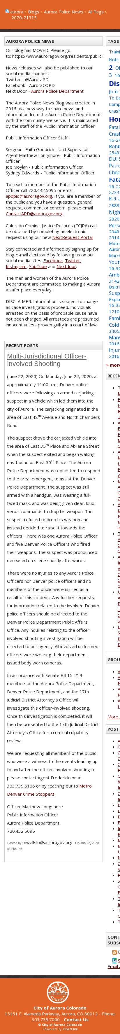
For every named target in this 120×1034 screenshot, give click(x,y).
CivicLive (70, 1029)
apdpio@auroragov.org (29, 196)
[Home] (60, 1002)
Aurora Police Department (57, 91)
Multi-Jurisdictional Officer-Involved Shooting (47, 360)
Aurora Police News (63, 12)
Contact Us (76, 1019)
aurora (16, 12)
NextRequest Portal (72, 237)
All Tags (96, 12)
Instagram (16, 266)
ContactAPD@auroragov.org (34, 213)
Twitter (72, 260)
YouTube (38, 266)
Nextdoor (66, 266)
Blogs (33, 12)
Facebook (53, 260)
